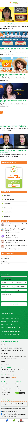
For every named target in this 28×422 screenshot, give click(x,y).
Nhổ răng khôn (4, 394)
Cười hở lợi (4, 261)
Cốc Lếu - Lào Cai (5, 364)
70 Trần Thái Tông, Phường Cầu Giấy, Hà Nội (12, 350)
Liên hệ (17, 388)
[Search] (26, 2)
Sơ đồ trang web (19, 390)
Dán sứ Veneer (5, 258)
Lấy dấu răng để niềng (10, 235)
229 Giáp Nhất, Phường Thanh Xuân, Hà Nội (11, 348)
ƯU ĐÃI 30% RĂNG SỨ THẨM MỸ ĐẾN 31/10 (13, 126)
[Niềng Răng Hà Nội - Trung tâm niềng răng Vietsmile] (14, 2)
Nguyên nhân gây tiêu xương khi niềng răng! (16, 223)
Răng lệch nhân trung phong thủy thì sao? (15, 240)
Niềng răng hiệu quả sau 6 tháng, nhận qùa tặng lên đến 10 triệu (12, 75)
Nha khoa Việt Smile (6, 256)
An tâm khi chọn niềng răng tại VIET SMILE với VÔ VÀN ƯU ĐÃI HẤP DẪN (14, 49)
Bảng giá (17, 386)
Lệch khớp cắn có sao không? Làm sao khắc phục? (16, 246)
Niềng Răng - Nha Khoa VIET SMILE (13, 404)
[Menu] (2, 2)
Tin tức (16, 383)
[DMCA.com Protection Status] (20, 393)
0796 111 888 (13, 377)
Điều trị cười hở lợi (5, 390)
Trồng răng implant (5, 392)
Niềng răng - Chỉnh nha (6, 388)
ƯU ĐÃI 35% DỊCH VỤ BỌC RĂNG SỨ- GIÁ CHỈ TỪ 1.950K (13, 101)
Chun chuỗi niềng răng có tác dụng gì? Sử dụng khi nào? (15, 229)
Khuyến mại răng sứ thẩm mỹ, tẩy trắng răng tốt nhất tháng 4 (13, 151)
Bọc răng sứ (4, 383)
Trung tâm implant (5, 263)
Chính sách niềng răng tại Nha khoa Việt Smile (13, 24)
